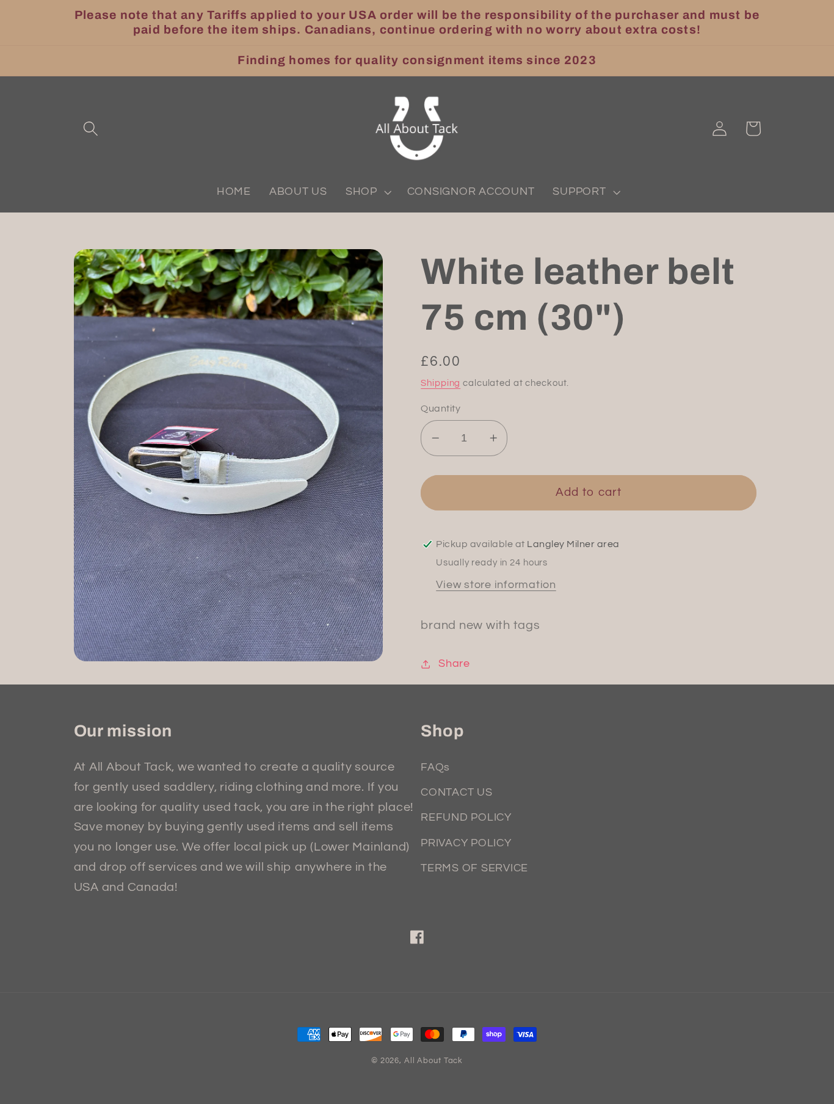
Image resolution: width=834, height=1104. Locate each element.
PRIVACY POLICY (466, 843)
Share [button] (454, 663)
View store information (496, 584)
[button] (90, 128)
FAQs (435, 767)
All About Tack (433, 1061)
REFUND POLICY (466, 817)
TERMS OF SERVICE (474, 868)
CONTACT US (457, 792)
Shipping (440, 383)
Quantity (440, 408)
